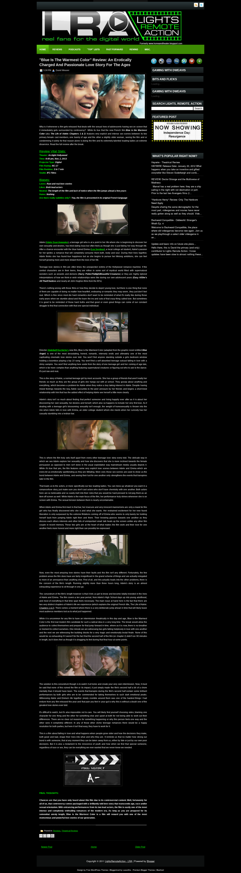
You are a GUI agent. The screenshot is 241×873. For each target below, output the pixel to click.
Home (43, 49)
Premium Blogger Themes (144, 869)
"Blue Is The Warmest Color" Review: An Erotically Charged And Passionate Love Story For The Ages (85, 62)
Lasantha (127, 869)
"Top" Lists (93, 49)
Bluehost (160, 869)
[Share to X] (48, 836)
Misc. (147, 49)
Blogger (151, 861)
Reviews (57, 49)
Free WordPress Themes (97, 869)
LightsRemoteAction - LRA (118, 861)
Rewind (133, 49)
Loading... (156, 83)
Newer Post (46, 846)
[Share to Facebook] (52, 836)
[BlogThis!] (45, 836)
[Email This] (41, 836)
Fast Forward (114, 49)
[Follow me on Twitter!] (201, 6)
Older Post (140, 846)
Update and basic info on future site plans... (173, 243)
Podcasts (74, 49)
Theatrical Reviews (70, 831)
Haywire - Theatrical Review (165, 162)
